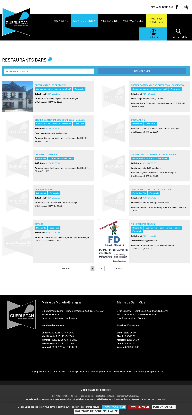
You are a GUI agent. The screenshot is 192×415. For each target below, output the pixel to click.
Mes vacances (133, 20)
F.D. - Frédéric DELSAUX (143, 224)
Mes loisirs (109, 20)
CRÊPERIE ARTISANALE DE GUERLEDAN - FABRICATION (158, 85)
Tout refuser (139, 406)
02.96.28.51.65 (53, 94)
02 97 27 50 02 (53, 232)
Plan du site (158, 371)
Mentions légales (142, 371)
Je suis (153, 36)
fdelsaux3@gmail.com (147, 241)
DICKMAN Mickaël (44, 189)
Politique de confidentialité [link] (96, 411)
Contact (72, 371)
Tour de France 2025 (156, 20)
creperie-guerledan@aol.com (150, 98)
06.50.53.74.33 (149, 198)
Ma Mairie (61, 20)
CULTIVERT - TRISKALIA (46, 154)
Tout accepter (114, 406)
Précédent (66, 268)
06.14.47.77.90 (149, 236)
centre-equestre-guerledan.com (154, 202)
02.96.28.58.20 (149, 163)
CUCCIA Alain (138, 120)
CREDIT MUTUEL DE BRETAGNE (50, 85)
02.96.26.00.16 (53, 198)
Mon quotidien (84, 20)
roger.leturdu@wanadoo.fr (149, 168)
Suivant (119, 268)
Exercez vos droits (123, 371)
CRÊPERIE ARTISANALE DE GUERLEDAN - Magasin (60, 120)
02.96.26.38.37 (149, 94)
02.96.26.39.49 (53, 163)
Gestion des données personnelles (94, 371)
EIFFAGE (39, 224)
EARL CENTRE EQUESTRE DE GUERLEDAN (151, 189)
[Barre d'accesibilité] (187, 7)
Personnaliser (163, 406)
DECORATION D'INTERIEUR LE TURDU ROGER (153, 154)
